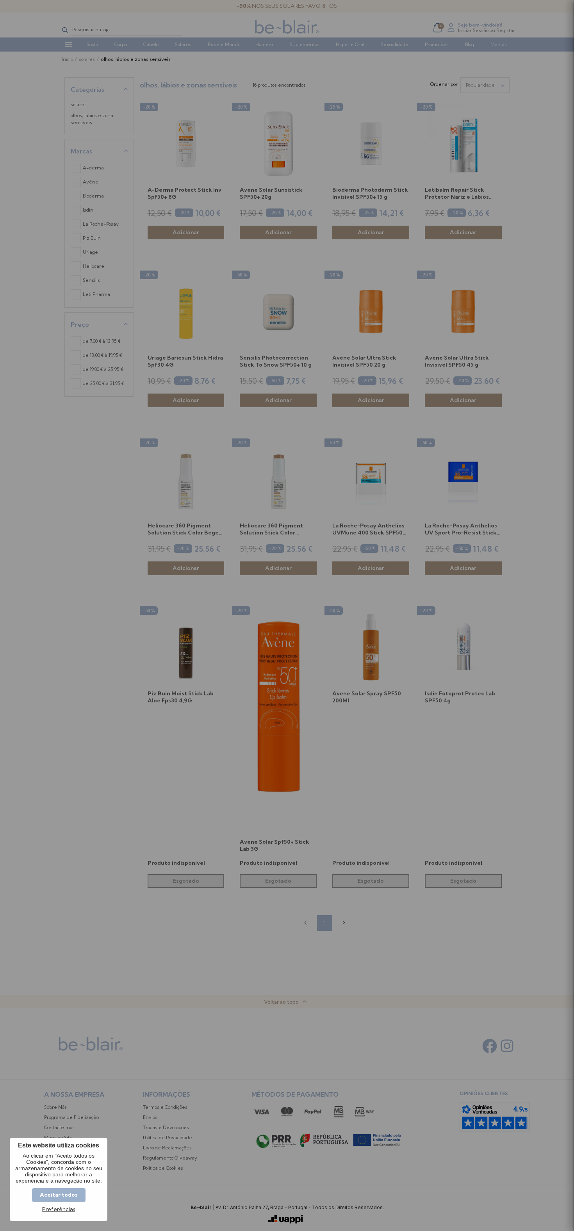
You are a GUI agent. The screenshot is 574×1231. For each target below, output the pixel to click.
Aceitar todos (59, 1194)
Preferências (58, 1209)
